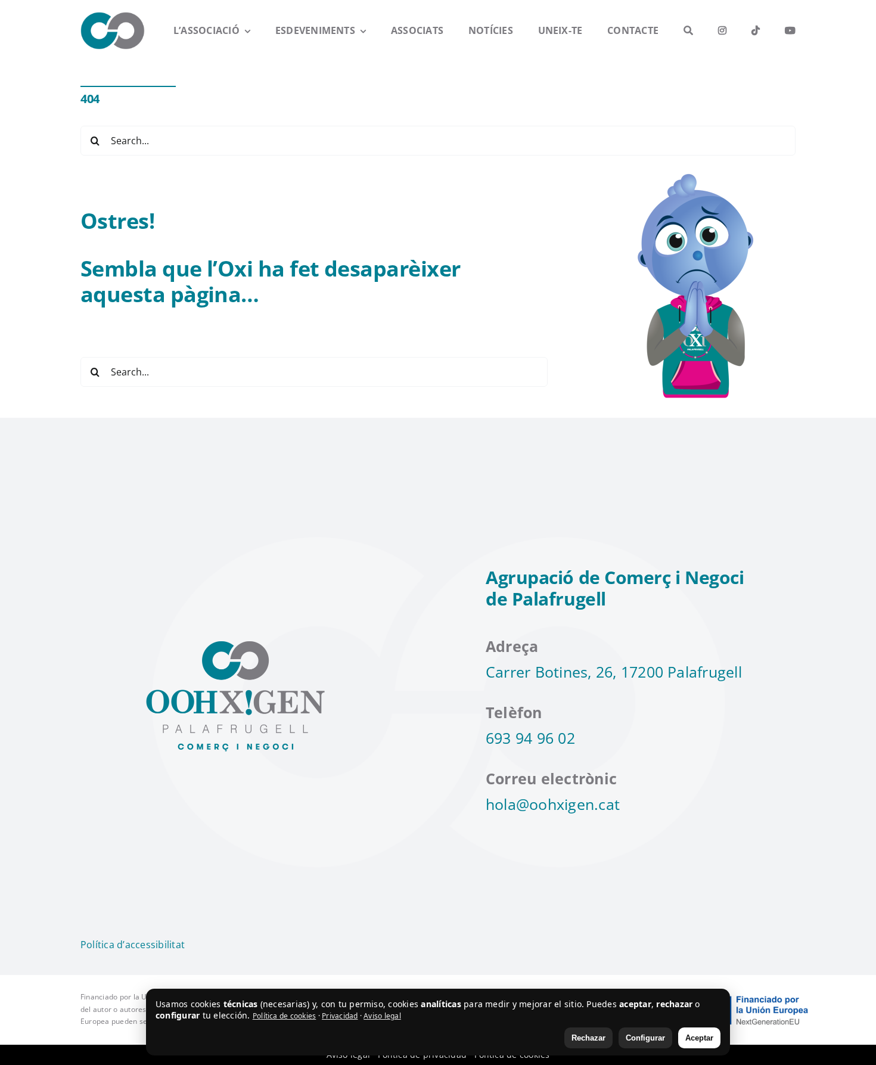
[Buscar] (688, 31)
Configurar (645, 1037)
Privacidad (340, 1016)
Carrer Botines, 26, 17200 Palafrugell (614, 672)
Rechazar (588, 1037)
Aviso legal (382, 1016)
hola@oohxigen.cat (553, 804)
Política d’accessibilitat (132, 944)
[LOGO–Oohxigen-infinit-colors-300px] (112, 16)
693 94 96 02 (530, 738)
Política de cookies (284, 1016)
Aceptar (699, 1037)
